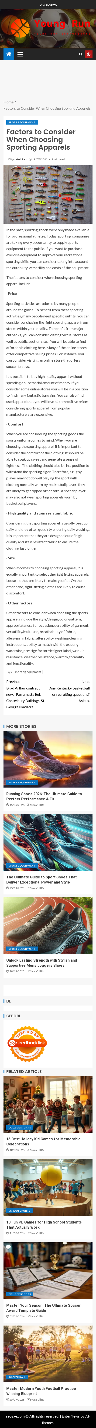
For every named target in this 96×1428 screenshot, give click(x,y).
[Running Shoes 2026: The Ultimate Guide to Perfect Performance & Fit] (48, 759)
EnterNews (71, 1416)
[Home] (8, 54)
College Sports (20, 1127)
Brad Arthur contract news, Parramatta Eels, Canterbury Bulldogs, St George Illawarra (25, 694)
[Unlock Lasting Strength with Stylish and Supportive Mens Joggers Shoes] (48, 925)
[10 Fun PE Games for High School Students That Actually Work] (48, 1187)
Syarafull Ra (17, 159)
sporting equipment (27, 672)
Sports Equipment (22, 122)
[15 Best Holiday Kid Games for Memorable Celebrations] (48, 1104)
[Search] (81, 54)
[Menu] (19, 54)
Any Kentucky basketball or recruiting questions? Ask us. (69, 691)
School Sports (20, 1210)
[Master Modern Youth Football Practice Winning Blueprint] (48, 1354)
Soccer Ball (17, 1377)
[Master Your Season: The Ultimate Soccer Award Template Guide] (48, 1270)
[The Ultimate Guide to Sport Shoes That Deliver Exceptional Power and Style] (48, 842)
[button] (19, 54)
